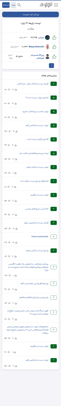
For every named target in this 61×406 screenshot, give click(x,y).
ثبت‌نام (6, 4)
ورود (13, 4)
